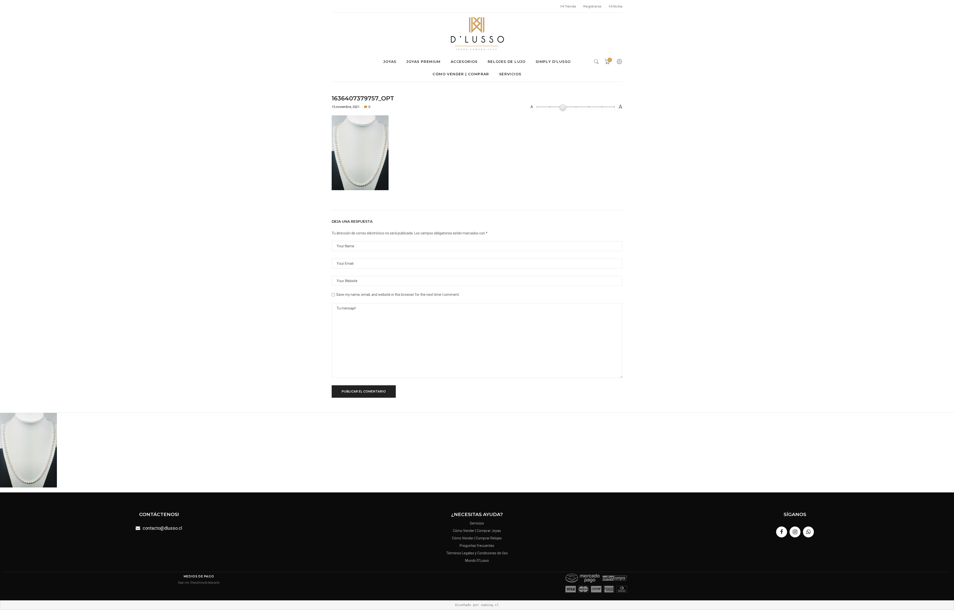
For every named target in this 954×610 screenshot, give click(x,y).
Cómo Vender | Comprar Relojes (477, 538)
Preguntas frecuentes (477, 546)
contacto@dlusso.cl (162, 528)
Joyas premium (423, 61)
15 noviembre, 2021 (346, 107)
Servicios (510, 74)
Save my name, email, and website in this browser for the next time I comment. (398, 295)
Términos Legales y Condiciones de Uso (477, 553)
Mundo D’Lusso (477, 561)
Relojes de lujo (507, 61)
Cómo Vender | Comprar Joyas (477, 531)
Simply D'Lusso (553, 61)
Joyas (390, 61)
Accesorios (464, 61)
